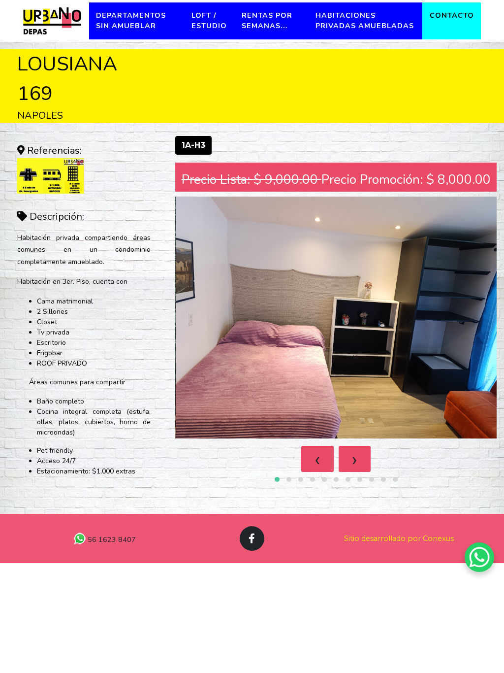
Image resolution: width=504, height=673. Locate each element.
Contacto (452, 15)
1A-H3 (193, 145)
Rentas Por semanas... (267, 20)
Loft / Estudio (209, 20)
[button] (277, 479)
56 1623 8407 (111, 539)
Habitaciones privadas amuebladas (364, 20)
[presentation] (317, 459)
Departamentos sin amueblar (131, 20)
